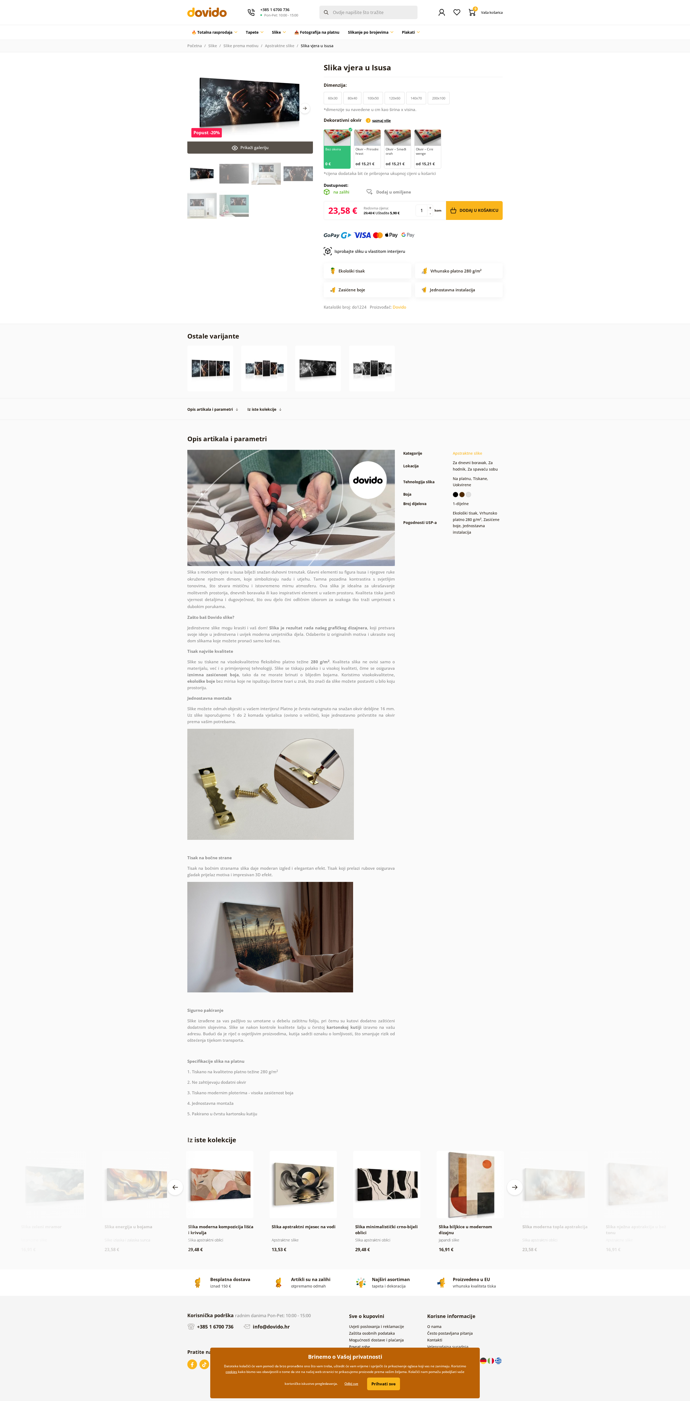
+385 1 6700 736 (214, 1326)
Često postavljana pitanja (450, 1333)
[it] (491, 1360)
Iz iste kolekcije (261, 409)
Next (304, 108)
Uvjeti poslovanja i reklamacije (376, 1326)
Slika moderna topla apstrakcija (555, 1226)
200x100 (438, 98)
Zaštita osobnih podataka (372, 1333)
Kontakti (434, 1340)
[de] (484, 1360)
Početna (194, 45)
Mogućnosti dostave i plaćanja (376, 1340)
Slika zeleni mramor (41, 1226)
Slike (212, 45)
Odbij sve (351, 1383)
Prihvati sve (383, 1383)
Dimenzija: (336, 85)
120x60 (394, 98)
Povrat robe (359, 1346)
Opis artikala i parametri (210, 409)
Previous (175, 1187)
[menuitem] (214, 32)
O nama (434, 1326)
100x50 (373, 98)
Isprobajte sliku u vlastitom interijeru (369, 251)
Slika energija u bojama (128, 1226)
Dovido (399, 307)
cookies (231, 1371)
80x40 (352, 98)
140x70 (416, 98)
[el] (498, 1360)
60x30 (332, 98)
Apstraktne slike (279, 45)
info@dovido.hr (270, 1326)
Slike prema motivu (240, 45)
